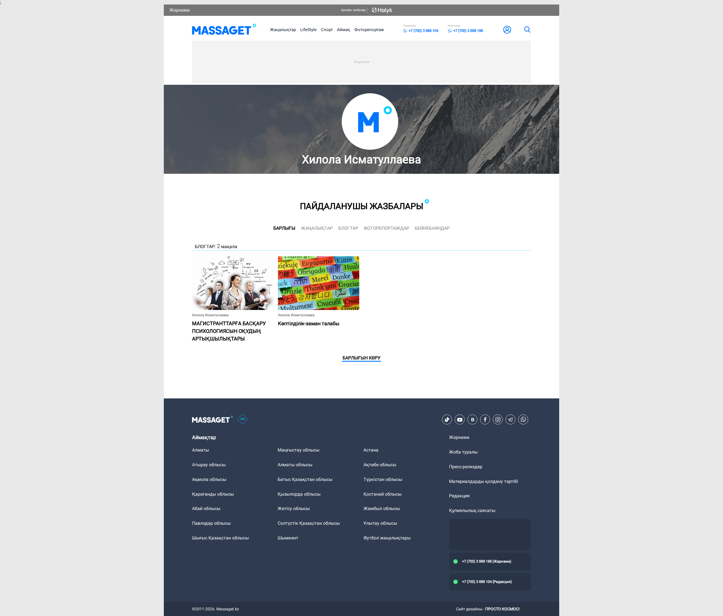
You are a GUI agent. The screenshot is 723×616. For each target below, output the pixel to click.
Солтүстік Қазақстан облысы (309, 523)
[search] (527, 29)
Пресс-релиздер (465, 466)
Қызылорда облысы (299, 494)
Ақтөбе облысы (379, 464)
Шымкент (288, 538)
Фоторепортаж (369, 29)
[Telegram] (510, 419)
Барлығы (284, 228)
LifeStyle (308, 29)
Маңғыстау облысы (298, 450)
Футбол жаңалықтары (387, 538)
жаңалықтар (317, 228)
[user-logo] (507, 29)
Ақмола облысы (209, 479)
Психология (204, 258)
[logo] (224, 29)
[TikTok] (447, 419)
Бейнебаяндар (432, 228)
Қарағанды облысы (213, 494)
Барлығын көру (361, 358)
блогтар (348, 228)
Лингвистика (291, 258)
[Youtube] (460, 419)
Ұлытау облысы (380, 523)
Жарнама (179, 10)
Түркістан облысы (382, 479)
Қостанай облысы (382, 494)
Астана (370, 450)
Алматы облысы (295, 464)
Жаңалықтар (283, 29)
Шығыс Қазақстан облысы (220, 538)
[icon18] (242, 420)
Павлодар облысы (211, 523)
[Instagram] (498, 419)
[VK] (472, 419)
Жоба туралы (463, 452)
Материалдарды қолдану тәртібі (483, 481)
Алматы (200, 450)
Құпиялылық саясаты (472, 510)
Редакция (459, 495)
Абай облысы (206, 508)
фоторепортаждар (386, 228)
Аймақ (343, 29)
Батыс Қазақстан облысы (305, 479)
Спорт (327, 29)
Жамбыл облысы (381, 508)
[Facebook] (485, 419)
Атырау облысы (209, 464)
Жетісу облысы (294, 508)
